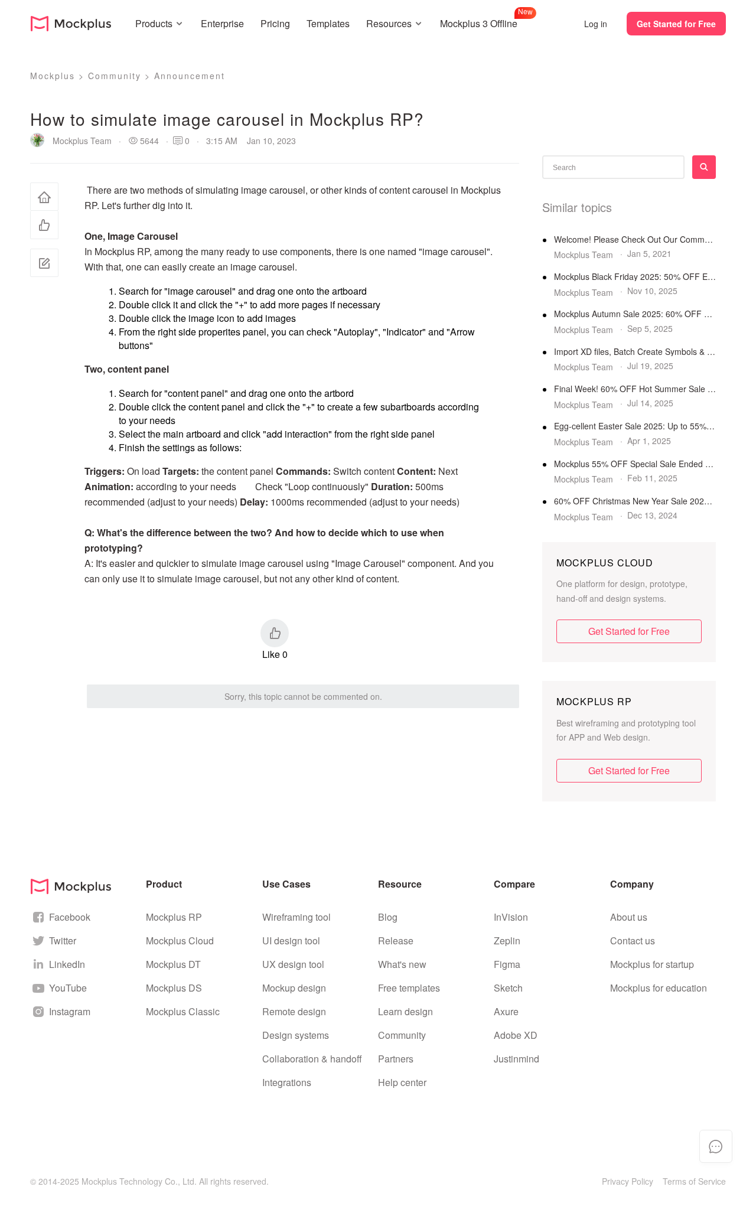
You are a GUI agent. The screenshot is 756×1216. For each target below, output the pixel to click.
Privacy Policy (627, 1181)
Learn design (405, 1011)
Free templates (409, 988)
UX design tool (293, 964)
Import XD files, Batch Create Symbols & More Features (635, 351)
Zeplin (507, 940)
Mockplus (52, 75)
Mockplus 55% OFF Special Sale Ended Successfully (635, 463)
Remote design (294, 1011)
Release (395, 940)
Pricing (275, 23)
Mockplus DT (173, 964)
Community (114, 75)
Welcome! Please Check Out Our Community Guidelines (635, 239)
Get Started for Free (676, 24)
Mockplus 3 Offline (478, 22)
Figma (507, 964)
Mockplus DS (174, 988)
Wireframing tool (296, 917)
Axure (506, 1011)
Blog (387, 917)
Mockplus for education (658, 988)
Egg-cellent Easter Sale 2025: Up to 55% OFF (635, 426)
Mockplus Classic (183, 1011)
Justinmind (516, 1058)
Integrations (286, 1082)
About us (628, 917)
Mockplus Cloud (180, 940)
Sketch (508, 988)
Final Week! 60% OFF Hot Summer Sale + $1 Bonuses (635, 388)
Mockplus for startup (652, 964)
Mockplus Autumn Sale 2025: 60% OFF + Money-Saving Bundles (635, 313)
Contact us (632, 940)
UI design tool (291, 940)
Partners (395, 1058)
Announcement (189, 75)
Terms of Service (694, 1181)
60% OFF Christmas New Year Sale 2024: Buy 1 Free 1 (635, 501)
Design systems (295, 1035)
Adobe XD (515, 1035)
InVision (511, 917)
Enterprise (222, 23)
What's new (402, 964)
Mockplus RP (174, 917)
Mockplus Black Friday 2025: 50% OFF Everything (635, 276)
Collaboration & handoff (312, 1058)
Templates (328, 23)
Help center (402, 1082)
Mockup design (294, 988)
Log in (595, 24)
